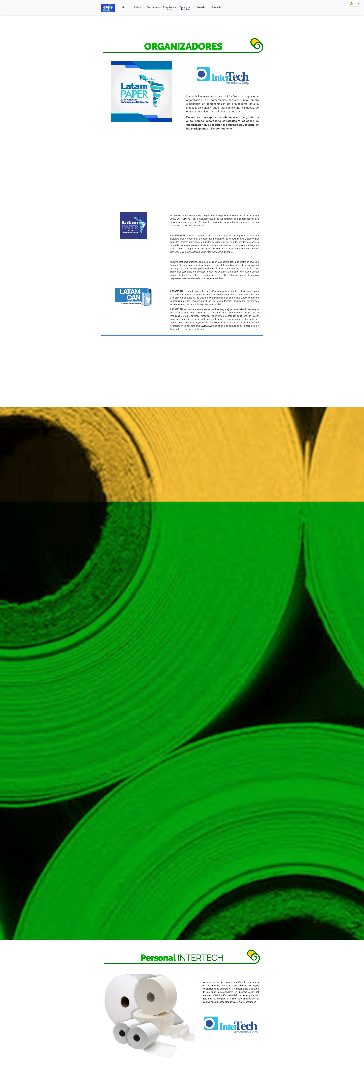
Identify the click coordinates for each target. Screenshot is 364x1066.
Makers (138, 7)
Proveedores (154, 7)
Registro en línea (169, 8)
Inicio (122, 7)
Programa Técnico (185, 8)
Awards (201, 7)
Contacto (216, 7)
